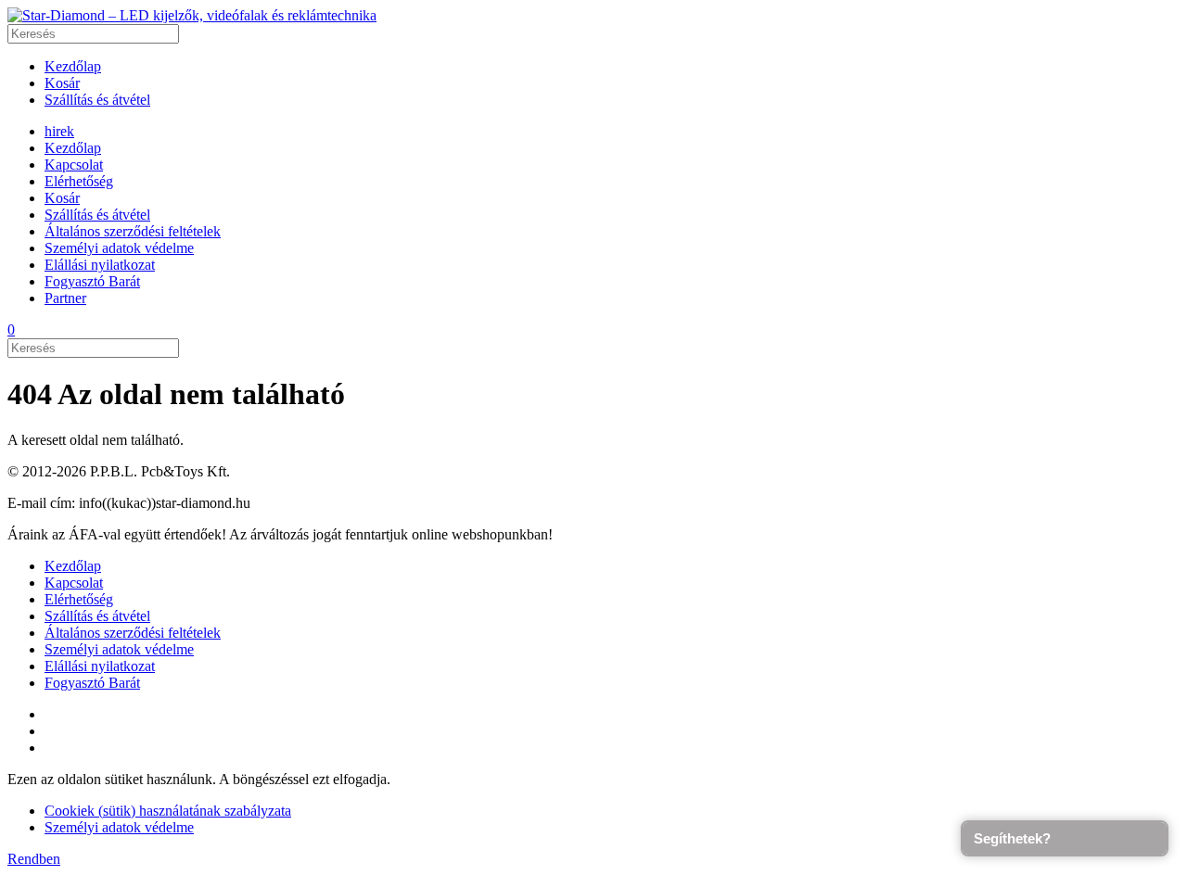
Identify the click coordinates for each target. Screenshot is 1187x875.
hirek (59, 131)
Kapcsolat (74, 164)
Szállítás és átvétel (97, 100)
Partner (65, 298)
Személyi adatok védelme (119, 248)
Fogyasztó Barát (92, 281)
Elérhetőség (79, 181)
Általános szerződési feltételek (133, 231)
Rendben (33, 859)
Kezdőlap (73, 66)
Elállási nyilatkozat (100, 265)
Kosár (62, 83)
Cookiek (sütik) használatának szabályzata (168, 810)
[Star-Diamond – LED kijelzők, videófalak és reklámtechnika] (192, 15)
